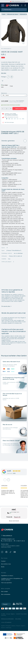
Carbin (3, 14)
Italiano (13, 625)
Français (18, 625)
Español (3, 625)
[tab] (9, 517)
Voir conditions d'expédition (11, 114)
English (23, 625)
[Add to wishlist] (2, 81)
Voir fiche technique (9, 122)
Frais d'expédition (20, 100)
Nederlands (8, 627)
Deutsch (3, 627)
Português (8, 625)
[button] (13, 9)
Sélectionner (4, 93)
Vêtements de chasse (12, 14)
